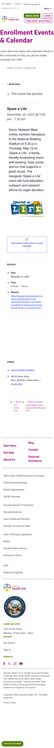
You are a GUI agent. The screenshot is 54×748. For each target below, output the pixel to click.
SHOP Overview (11, 496)
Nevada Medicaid (12, 512)
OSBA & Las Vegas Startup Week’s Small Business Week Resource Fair (36, 406)
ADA (5, 565)
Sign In (7, 650)
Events (18, 68)
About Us (9, 459)
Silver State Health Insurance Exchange (23, 476)
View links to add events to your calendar (27, 244)
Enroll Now (32, 16)
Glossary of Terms (12, 555)
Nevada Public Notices (15, 548)
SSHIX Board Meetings (15, 482)
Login (47, 16)
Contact (17, 3)
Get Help (8, 452)
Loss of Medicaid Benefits (16, 519)
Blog (31, 442)
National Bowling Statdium (23, 369)
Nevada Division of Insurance (18, 505)
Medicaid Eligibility (13, 572)
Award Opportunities (13, 489)
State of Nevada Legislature (17, 534)
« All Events (13, 84)
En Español (7, 3)
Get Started (9, 643)
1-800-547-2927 (11, 624)
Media (6, 541)
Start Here (9, 445)
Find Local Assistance (38, 21)
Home (10, 68)
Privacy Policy (9, 702)
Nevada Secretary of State (16, 526)
